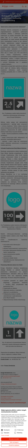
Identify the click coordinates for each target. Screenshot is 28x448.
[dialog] (14, 224)
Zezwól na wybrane (14, 445)
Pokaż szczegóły (5, 435)
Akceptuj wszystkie (14, 439)
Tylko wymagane (14, 442)
